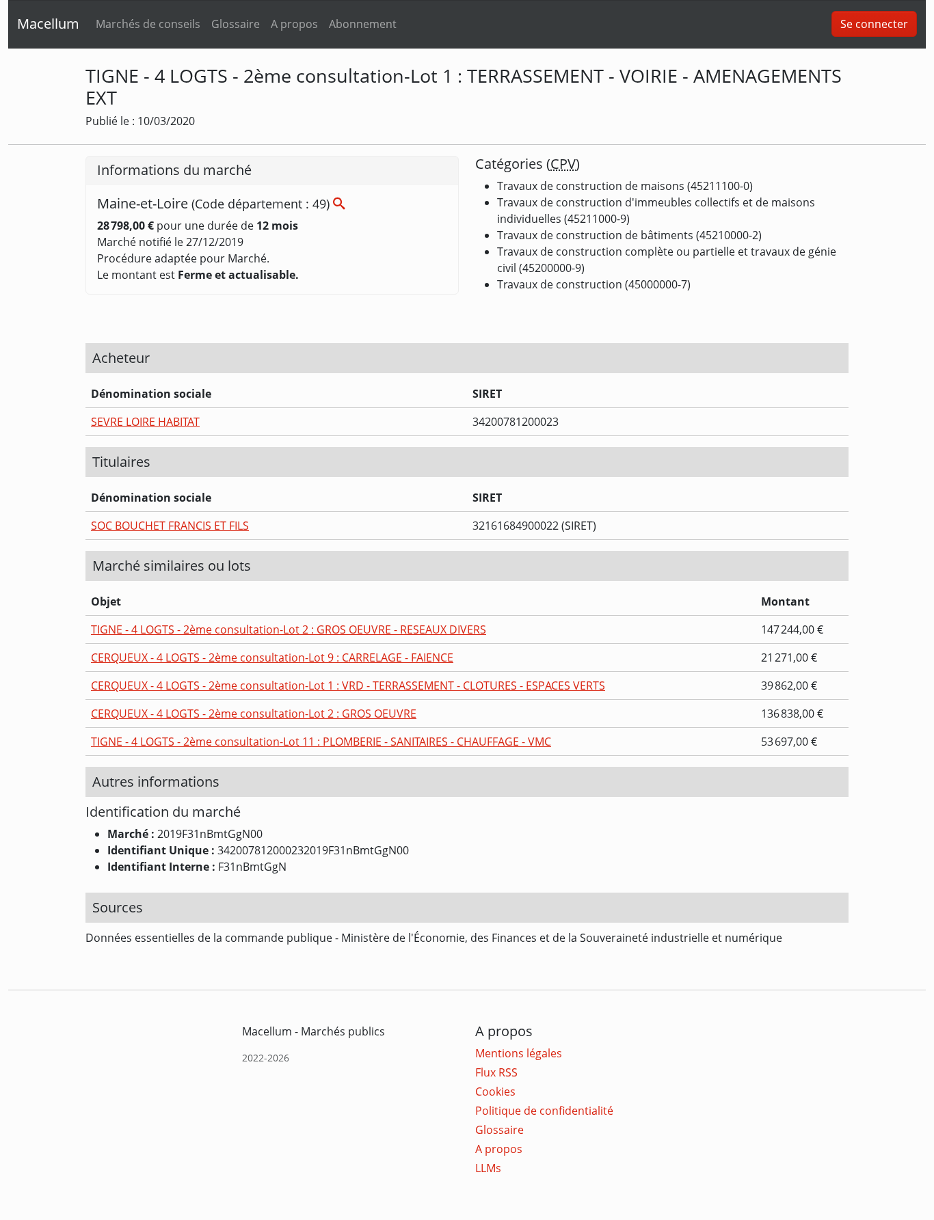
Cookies (495, 1091)
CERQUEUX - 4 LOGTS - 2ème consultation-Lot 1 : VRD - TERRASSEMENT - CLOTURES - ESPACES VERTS (348, 685)
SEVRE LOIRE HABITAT (145, 421)
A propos (294, 23)
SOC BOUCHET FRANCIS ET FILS (170, 525)
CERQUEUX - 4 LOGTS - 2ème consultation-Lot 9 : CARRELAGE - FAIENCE (272, 657)
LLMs (488, 1168)
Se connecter (874, 23)
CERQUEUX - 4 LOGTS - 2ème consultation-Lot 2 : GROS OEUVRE (253, 713)
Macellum (48, 23)
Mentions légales (518, 1053)
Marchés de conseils (148, 23)
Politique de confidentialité (544, 1110)
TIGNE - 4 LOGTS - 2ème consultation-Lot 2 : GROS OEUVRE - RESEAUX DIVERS (288, 629)
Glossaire (235, 23)
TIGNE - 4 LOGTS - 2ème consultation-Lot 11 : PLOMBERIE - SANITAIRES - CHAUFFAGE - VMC (321, 741)
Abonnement (363, 23)
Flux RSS (496, 1072)
